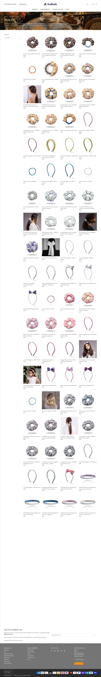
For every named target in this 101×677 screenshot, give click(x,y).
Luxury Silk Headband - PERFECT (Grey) (32, 487)
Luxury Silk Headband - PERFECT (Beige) (32, 156)
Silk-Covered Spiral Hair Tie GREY (49, 411)
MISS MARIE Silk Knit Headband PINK (68, 385)
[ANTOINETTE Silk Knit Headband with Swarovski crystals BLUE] (51, 502)
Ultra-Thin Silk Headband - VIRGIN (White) (67, 258)
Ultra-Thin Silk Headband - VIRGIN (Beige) (86, 131)
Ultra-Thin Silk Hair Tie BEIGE (29, 79)
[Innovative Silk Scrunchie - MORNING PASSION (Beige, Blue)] (88, 94)
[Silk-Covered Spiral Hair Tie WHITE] (32, 196)
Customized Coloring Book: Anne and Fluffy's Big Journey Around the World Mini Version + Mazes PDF (31, 592)
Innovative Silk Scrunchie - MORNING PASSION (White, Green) (50, 233)
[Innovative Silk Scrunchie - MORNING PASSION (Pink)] (69, 324)
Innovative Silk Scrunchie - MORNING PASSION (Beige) (50, 131)
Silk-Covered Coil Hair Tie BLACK (30, 564)
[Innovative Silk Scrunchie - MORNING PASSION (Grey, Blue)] (69, 451)
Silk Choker (44, 591)
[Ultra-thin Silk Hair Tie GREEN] (32, 171)
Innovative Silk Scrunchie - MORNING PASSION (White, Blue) (87, 233)
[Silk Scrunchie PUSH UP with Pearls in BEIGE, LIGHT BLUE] (69, 69)
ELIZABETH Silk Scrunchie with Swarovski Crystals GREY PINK (49, 437)
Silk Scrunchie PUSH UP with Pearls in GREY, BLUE (87, 411)
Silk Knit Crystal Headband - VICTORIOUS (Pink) (48, 360)
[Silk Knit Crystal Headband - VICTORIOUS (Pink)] (51, 349)
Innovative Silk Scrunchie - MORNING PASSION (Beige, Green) (31, 131)
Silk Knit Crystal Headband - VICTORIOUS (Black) (48, 539)
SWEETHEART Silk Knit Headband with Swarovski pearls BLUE (31, 513)
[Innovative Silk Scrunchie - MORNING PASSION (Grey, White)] (88, 426)
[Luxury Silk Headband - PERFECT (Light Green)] (88, 145)
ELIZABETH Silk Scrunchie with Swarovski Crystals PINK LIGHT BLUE (31, 539)
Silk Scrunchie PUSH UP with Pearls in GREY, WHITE (68, 411)
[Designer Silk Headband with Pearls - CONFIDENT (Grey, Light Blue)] (51, 477)
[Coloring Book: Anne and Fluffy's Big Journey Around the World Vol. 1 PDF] (69, 553)
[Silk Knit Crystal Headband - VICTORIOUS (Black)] (51, 528)
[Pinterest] (58, 650)
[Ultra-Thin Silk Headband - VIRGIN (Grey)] (88, 451)
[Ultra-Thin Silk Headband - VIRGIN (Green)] (51, 171)
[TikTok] (64, 650)
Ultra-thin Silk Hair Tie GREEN (29, 181)
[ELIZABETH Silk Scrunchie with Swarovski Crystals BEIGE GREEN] (32, 94)
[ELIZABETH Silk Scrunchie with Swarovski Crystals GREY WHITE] (69, 426)
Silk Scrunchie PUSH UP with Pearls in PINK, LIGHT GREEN (87, 309)
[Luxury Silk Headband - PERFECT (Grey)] (32, 477)
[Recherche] (87, 4)
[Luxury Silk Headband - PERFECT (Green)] (69, 171)
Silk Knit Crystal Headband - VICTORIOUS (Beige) (85, 539)
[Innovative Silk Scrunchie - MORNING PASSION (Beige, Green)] (32, 120)
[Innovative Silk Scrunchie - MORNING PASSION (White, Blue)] (88, 222)
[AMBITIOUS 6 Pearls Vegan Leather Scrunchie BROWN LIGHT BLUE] (51, 43)
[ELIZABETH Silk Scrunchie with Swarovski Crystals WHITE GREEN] (88, 196)
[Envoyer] (95, 635)
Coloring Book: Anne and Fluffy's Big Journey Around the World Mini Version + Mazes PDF (88, 565)
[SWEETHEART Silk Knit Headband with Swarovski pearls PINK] (32, 375)
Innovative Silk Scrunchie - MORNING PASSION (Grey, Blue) (68, 462)
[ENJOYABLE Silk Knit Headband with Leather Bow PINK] (88, 349)
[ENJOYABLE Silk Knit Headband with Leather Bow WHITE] (69, 273)
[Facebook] (51, 650)
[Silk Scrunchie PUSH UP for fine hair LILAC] (32, 247)
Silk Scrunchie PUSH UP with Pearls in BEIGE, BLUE (87, 80)
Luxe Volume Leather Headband (86, 591)
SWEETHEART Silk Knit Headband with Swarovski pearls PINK (31, 386)
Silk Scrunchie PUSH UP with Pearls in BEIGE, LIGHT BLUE (68, 80)
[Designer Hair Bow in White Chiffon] (51, 247)
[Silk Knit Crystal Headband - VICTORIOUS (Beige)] (88, 528)
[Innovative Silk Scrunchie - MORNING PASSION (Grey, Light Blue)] (51, 451)
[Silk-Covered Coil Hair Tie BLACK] (32, 553)
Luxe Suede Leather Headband (30, 618)
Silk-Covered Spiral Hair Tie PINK (67, 309)
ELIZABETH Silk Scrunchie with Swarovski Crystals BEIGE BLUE (49, 105)
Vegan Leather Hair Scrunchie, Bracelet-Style (87, 54)
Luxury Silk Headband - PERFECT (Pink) (32, 360)
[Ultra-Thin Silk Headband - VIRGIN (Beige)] (88, 120)
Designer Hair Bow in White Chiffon (49, 258)
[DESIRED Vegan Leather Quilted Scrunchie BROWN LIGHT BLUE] (69, 43)
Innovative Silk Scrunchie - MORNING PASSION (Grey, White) (87, 437)
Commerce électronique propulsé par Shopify (22, 675)
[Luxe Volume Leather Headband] (88, 580)
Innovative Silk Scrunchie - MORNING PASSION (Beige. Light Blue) (68, 105)
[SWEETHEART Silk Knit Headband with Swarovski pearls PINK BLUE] (88, 477)
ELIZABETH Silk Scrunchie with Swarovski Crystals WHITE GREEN (86, 207)
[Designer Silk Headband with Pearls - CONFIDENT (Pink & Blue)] (69, 349)
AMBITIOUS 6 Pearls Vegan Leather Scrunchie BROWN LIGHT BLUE (49, 54)
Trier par (6, 34)
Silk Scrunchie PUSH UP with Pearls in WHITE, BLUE (68, 207)
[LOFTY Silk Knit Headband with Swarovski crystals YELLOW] (51, 145)
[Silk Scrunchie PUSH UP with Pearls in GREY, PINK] (32, 426)
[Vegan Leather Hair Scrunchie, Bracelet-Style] (88, 43)
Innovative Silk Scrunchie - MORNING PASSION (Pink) (68, 335)
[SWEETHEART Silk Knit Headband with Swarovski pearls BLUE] (32, 502)
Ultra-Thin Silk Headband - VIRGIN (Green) (49, 182)
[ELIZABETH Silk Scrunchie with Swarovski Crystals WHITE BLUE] (32, 222)
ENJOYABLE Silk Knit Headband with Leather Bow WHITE (68, 284)
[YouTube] (61, 650)
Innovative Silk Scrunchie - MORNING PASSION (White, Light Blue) (68, 233)
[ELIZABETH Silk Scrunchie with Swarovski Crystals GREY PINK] (51, 426)
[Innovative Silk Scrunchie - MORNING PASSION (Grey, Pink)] (32, 451)
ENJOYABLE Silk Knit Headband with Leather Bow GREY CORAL (68, 488)
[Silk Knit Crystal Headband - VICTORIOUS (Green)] (69, 528)
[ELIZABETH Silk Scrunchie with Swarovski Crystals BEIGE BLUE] (51, 94)
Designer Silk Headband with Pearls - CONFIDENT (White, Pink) (50, 284)
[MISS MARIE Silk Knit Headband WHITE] (88, 273)
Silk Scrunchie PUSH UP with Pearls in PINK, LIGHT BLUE (31, 335)
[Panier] (93, 4)
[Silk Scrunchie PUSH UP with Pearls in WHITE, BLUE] (69, 196)
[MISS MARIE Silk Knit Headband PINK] (69, 375)
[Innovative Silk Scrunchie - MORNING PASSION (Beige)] (51, 120)
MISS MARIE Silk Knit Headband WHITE (87, 283)
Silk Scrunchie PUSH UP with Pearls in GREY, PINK (31, 437)
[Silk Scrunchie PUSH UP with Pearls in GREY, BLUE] (88, 400)
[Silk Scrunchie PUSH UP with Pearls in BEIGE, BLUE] (88, 69)
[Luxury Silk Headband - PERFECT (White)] (88, 247)
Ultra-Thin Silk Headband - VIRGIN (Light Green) (69, 156)
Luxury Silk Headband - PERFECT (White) (86, 258)
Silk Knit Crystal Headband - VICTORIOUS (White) (29, 284)
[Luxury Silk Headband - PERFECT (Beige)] (32, 145)
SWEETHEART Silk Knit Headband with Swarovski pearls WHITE (50, 564)
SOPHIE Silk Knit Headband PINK (49, 385)
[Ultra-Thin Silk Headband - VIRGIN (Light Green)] (69, 145)
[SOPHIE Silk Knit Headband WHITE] (32, 298)
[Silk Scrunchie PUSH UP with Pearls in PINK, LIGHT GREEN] (88, 298)
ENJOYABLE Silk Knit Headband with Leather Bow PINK (87, 360)
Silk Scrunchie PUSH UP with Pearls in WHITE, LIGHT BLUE (50, 207)
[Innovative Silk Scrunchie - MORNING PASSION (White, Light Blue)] (69, 222)
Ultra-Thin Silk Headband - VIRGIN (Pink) (88, 334)
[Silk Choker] (51, 580)
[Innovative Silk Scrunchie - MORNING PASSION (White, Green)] (51, 222)
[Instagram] (54, 650)
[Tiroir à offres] (90, 4)
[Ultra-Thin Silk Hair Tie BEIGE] (32, 69)
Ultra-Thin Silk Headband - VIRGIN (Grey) (88, 462)
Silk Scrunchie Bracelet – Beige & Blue (68, 130)
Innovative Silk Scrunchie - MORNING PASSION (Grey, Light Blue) (50, 462)
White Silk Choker (64, 591)
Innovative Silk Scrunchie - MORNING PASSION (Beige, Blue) (87, 105)
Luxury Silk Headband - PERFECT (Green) (67, 182)
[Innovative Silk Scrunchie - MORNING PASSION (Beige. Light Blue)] (69, 94)
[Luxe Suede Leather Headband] (32, 607)
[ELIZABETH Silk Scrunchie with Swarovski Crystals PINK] (51, 324)
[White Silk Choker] (69, 580)
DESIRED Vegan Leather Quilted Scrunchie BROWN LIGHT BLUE (67, 54)
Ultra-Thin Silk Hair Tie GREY (29, 411)
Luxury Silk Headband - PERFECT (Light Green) (87, 156)
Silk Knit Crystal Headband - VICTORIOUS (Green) (66, 539)
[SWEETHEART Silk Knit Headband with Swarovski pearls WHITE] (51, 553)
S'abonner (79, 663)
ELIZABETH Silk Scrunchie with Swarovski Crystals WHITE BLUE (30, 233)
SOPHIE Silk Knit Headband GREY (86, 385)
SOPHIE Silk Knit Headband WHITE (31, 309)
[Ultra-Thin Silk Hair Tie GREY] (32, 400)
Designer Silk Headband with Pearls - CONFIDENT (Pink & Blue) (68, 360)
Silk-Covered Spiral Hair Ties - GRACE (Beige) (50, 80)
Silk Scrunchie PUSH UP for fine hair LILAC (31, 258)
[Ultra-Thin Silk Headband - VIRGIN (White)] (69, 247)
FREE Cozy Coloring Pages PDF (49, 618)
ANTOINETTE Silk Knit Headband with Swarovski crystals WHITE (87, 513)
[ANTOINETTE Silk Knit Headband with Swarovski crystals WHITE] (88, 502)
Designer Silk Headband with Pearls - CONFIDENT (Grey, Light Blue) (50, 488)
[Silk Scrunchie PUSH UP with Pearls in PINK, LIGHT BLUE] (32, 324)
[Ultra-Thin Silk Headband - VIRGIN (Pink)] (88, 324)
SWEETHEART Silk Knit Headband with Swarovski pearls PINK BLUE (87, 488)
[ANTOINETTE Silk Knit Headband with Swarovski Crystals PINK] (69, 502)
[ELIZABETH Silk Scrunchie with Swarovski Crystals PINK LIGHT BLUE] (32, 528)
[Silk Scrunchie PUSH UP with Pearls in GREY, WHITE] (69, 400)
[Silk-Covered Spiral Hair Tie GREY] (51, 400)
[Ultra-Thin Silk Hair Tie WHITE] (88, 171)
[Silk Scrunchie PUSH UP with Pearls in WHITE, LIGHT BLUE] (51, 196)
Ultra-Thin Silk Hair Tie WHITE (85, 181)
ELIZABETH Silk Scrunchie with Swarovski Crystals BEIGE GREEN (30, 105)
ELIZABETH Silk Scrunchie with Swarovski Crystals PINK (49, 335)
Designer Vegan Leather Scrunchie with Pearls (31, 54)
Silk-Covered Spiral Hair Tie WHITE (31, 206)
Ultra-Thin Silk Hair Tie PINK (48, 309)
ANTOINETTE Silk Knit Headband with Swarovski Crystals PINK (68, 513)
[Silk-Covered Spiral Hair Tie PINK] (69, 298)
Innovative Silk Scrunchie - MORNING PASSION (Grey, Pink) (31, 462)
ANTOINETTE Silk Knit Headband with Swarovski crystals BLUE (50, 513)
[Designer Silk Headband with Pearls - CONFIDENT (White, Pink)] (51, 273)
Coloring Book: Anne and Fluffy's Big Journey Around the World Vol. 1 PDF (68, 564)
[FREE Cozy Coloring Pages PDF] (51, 607)
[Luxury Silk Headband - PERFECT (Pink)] (32, 349)
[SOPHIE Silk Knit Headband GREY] (88, 375)
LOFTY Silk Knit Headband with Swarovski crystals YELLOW (48, 156)
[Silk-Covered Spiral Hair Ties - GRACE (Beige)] (51, 69)
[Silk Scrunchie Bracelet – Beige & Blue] (69, 120)
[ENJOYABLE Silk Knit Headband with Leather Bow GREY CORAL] (69, 477)
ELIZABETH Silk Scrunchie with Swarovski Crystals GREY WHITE (67, 437)
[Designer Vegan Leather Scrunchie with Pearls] (32, 43)
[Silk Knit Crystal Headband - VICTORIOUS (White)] (32, 273)
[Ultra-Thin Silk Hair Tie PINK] (51, 298)
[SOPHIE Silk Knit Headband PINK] (51, 375)
